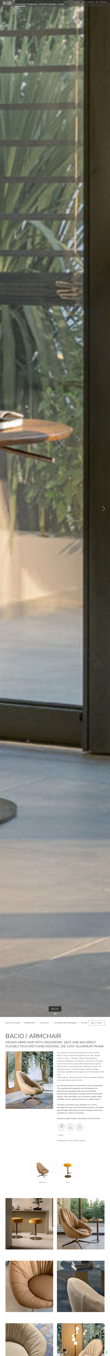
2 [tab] (56, 1014)
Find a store (96, 1023)
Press (83, 2)
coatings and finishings (65, 1023)
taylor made (32, 4)
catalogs (44, 1023)
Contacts (90, 2)
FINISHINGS (76, 2)
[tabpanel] (55, 508)
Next (103, 508)
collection (20, 4)
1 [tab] (55, 1014)
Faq (97, 2)
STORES (60, 4)
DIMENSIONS (30, 1023)
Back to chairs (12, 1023)
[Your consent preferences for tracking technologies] (106, 1352)
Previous (6, 508)
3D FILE (84, 1023)
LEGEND (60, 1135)
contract (43, 4)
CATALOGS (67, 2)
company (52, 4)
